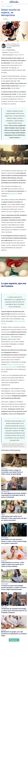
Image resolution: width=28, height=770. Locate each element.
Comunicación (5, 491)
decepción (6, 337)
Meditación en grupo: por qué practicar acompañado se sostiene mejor (14, 634)
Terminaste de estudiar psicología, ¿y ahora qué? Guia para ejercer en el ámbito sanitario (14, 610)
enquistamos (14, 193)
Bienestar (3, 560)
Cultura (3, 6)
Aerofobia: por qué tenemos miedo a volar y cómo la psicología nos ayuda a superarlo (13, 541)
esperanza (21, 86)
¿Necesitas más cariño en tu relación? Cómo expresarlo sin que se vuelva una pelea (14, 518)
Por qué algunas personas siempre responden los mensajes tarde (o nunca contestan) (13, 495)
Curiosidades (9, 6)
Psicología (4, 468)
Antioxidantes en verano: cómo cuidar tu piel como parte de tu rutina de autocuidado (12, 564)
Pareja (3, 514)
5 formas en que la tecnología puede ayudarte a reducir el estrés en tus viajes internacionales (13, 587)
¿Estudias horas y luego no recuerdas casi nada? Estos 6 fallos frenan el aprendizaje (12, 472)
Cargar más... (14, 640)
